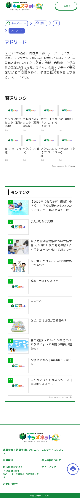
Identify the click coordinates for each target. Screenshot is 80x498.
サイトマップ (48, 467)
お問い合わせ (10, 484)
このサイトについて (52, 449)
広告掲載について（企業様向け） (21, 472)
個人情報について (51, 460)
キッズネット (18, 23)
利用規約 (8, 460)
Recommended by (59, 166)
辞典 (42, 23)
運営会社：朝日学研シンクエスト (21, 451)
